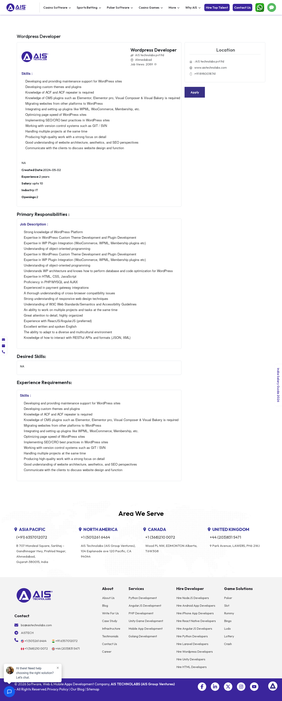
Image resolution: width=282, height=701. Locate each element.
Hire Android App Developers (195, 605)
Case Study (109, 621)
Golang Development (143, 636)
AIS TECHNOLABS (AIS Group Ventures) (143, 684)
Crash (228, 644)
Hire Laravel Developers (192, 644)
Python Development (143, 598)
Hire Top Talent (217, 7)
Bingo (228, 621)
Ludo (227, 628)
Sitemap (93, 689)
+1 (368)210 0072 (160, 537)
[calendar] (3, 346)
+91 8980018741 (205, 74)
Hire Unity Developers (190, 659)
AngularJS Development (145, 605)
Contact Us (242, 7)
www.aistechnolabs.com (211, 67)
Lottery (229, 636)
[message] (3, 340)
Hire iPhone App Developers (195, 613)
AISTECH (27, 633)
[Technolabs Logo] (22, 7)
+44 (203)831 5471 (225, 537)
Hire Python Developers (192, 636)
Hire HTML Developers (191, 667)
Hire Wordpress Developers (194, 651)
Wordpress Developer (153, 50)
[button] (202, 686)
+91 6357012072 (66, 641)
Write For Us (110, 613)
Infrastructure (111, 628)
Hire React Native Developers (196, 621)
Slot (226, 605)
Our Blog (77, 689)
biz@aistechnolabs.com (36, 625)
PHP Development (141, 613)
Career (106, 651)
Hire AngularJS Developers (194, 628)
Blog (105, 605)
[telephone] (3, 352)
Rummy (229, 613)
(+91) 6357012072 (31, 537)
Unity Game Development (146, 621)
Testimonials (110, 636)
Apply (194, 92)
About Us (108, 598)
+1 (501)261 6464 (95, 537)
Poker (228, 598)
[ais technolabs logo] (34, 595)
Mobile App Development (145, 628)
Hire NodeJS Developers (192, 598)
